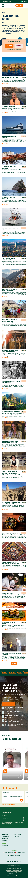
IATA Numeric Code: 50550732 (14, 865)
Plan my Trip (19, 5)
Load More (14, 663)
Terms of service (5, 847)
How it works (18, 834)
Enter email (5, 818)
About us (17, 836)
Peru (3, 22)
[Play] (5, 771)
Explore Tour (4, 83)
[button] (3, 778)
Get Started (8, 704)
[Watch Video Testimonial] (21, 800)
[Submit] (22, 819)
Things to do (4, 840)
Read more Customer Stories (8, 804)
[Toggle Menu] (25, 5)
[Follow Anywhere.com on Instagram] (20, 861)
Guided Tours (12, 672)
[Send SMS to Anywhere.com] (10, 861)
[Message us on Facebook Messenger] (15, 861)
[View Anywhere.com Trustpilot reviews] (24, 1)
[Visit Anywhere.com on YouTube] (17, 861)
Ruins (19, 672)
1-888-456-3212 (7, 1)
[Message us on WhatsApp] (12, 861)
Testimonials (5, 834)
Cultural (4, 672)
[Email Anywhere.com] (8, 861)
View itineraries (5, 836)
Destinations (5, 838)
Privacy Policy (8, 823)
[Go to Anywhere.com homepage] (3, 5)
